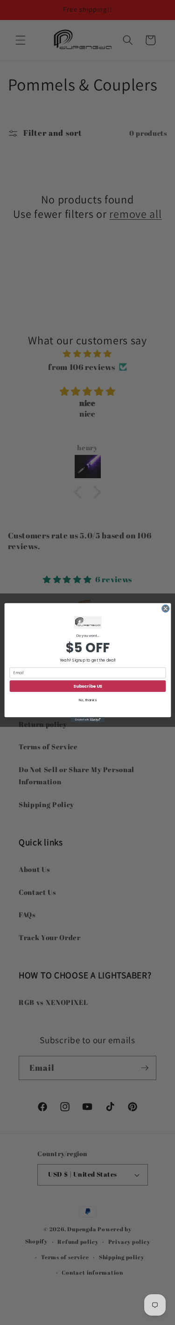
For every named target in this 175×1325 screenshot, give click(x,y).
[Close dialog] (165, 608)
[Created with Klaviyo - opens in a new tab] (87, 719)
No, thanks (88, 700)
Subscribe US (87, 686)
